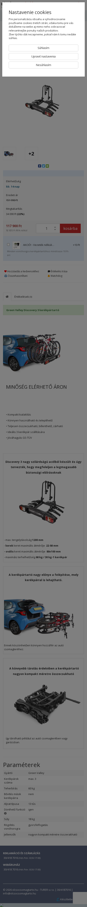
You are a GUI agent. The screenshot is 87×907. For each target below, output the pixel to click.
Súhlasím (43, 48)
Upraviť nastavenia (43, 56)
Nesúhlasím (43, 65)
